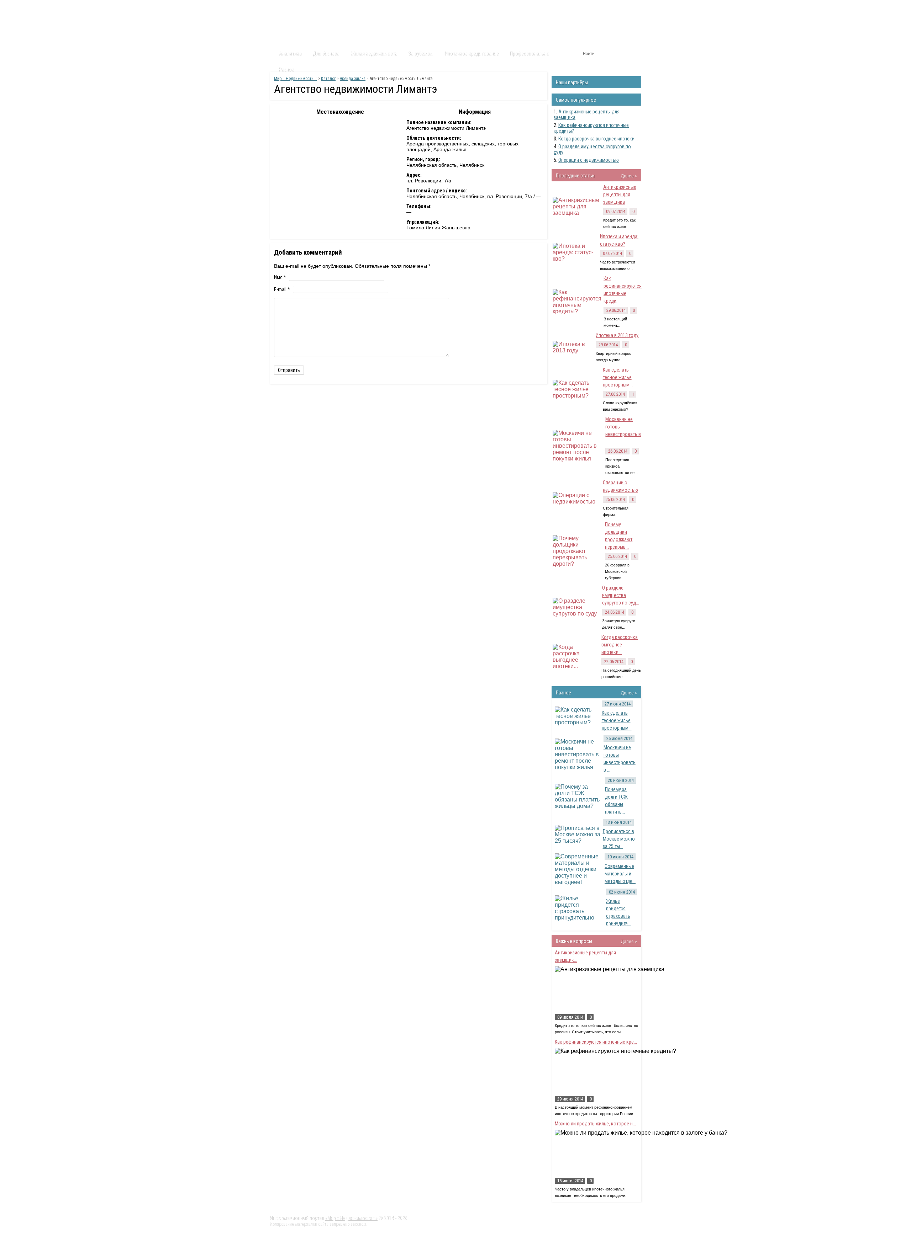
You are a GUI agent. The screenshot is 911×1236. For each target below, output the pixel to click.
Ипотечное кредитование (471, 53)
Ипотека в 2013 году (617, 335)
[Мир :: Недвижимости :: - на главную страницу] (309, 27)
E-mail (282, 289)
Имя (280, 277)
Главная (283, 7)
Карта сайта (425, 7)
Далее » (629, 176)
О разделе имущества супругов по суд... (620, 595)
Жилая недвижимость (374, 53)
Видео (364, 7)
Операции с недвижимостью (588, 160)
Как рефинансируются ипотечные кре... (596, 1042)
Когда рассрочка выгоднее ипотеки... (598, 139)
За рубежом (420, 53)
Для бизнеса (325, 53)
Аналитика (290, 53)
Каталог (338, 7)
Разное (286, 69)
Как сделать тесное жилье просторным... (618, 377)
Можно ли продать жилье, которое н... (595, 1123)
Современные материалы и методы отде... (620, 873)
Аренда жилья (352, 78)
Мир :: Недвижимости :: (295, 78)
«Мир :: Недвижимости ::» (351, 1218)
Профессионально (529, 53)
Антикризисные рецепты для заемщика (619, 194)
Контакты (391, 7)
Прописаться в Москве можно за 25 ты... (619, 839)
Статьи (310, 7)
